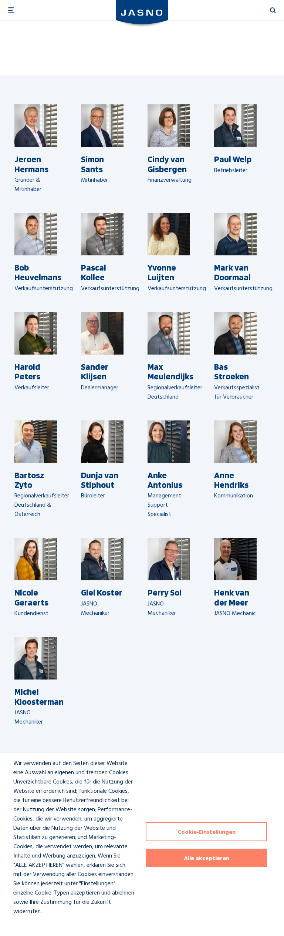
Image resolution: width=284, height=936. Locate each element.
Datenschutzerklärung (34, 925)
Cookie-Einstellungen (207, 832)
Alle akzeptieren (206, 858)
